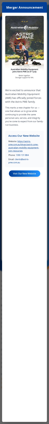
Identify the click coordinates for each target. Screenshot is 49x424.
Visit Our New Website (24, 173)
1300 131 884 (22, 155)
